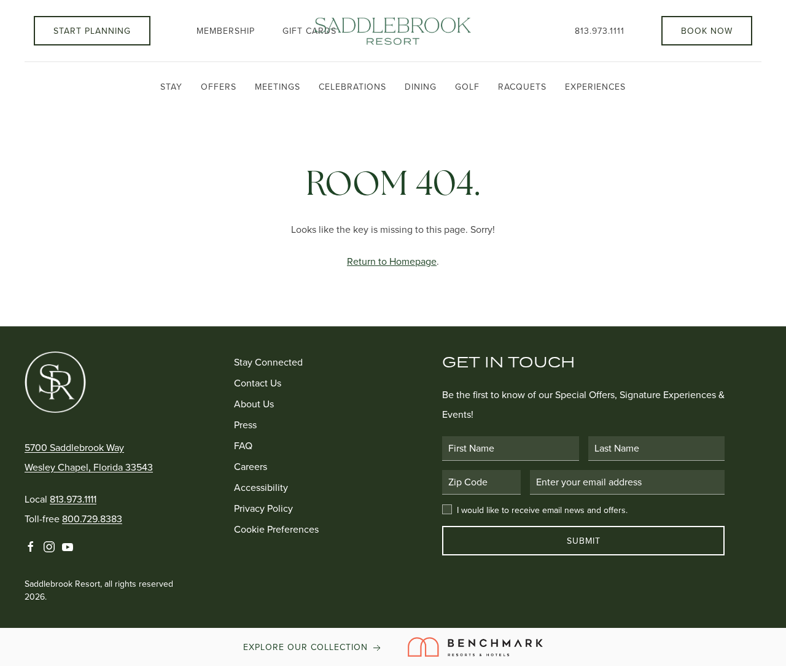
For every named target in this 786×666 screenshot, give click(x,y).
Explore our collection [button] (307, 647)
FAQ (243, 445)
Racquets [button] (522, 86)
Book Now (707, 31)
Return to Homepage (392, 261)
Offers (218, 86)
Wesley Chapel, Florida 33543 (89, 467)
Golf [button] (467, 86)
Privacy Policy (263, 508)
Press (245, 424)
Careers (250, 466)
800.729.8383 (92, 518)
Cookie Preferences (276, 529)
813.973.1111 (600, 31)
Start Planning (92, 31)
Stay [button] (171, 86)
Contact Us (257, 383)
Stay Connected (268, 362)
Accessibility (261, 487)
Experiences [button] (595, 86)
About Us (254, 403)
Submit (584, 541)
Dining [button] (421, 86)
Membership (225, 31)
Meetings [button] (277, 86)
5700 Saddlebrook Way (74, 447)
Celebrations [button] (352, 86)
